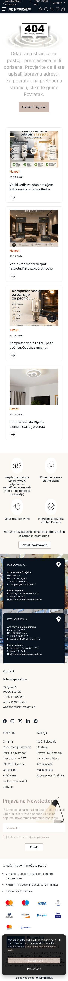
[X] (20, 720)
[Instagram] (12, 720)
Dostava (42, 747)
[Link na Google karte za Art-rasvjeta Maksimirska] (58, 619)
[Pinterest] (36, 720)
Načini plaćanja (46, 741)
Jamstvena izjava (48, 758)
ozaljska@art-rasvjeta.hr (23, 584)
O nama (8, 741)
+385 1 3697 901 (19, 581)
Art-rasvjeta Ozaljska (50, 775)
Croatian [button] (58, 2)
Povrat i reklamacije (49, 753)
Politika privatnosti (14, 753)
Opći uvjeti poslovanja (17, 747)
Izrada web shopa (24, 978)
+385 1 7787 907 (19, 636)
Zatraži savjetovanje (34, 544)
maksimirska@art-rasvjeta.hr (25, 639)
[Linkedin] (28, 720)
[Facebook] (5, 720)
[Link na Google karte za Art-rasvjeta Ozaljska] (58, 564)
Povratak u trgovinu (34, 107)
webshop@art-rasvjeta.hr (19, 707)
